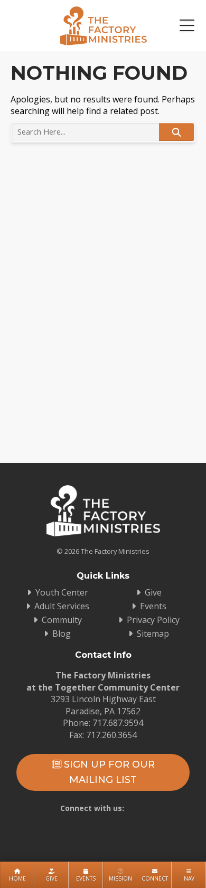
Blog (61, 633)
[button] (187, 25)
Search (176, 132)
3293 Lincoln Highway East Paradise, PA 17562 (103, 704)
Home (17, 878)
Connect (155, 878)
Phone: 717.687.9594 (103, 723)
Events (86, 878)
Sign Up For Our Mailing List (108, 772)
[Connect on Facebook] (57, 827)
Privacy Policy (153, 620)
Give (51, 878)
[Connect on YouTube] (87, 827)
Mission (120, 878)
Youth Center (61, 592)
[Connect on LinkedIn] (149, 827)
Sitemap (153, 633)
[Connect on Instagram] (118, 827)
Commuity (62, 620)
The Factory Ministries (103, 25)
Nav (189, 878)
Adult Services (61, 606)
